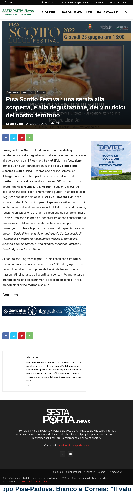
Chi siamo (98, 2)
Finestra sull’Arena (106, 12)
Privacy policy (115, 471)
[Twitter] (13, 137)
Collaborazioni (113, 2)
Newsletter (89, 471)
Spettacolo (41, 92)
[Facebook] (5, 2)
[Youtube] (10, 2)
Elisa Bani (16, 124)
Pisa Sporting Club (71, 12)
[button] (126, 12)
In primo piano (28, 92)
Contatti (127, 2)
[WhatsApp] (29, 137)
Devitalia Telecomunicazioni (33, 481)
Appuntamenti (50, 12)
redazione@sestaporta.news (73, 445)
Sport (88, 12)
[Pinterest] (21, 137)
